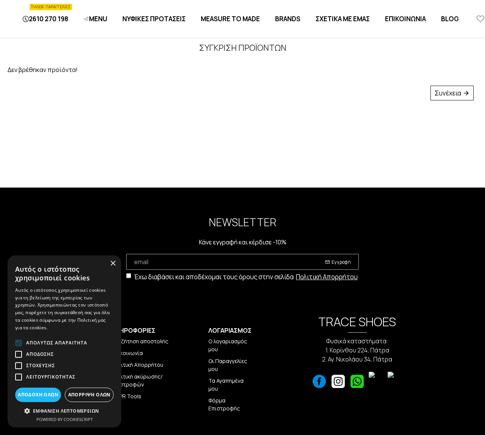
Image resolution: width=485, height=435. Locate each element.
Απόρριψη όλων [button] (89, 394)
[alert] (64, 341)
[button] (64, 411)
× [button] (113, 263)
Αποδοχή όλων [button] (38, 394)
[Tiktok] (395, 383)
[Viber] (376, 383)
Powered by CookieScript (64, 419)
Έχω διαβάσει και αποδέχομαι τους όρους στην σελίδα (246, 276)
